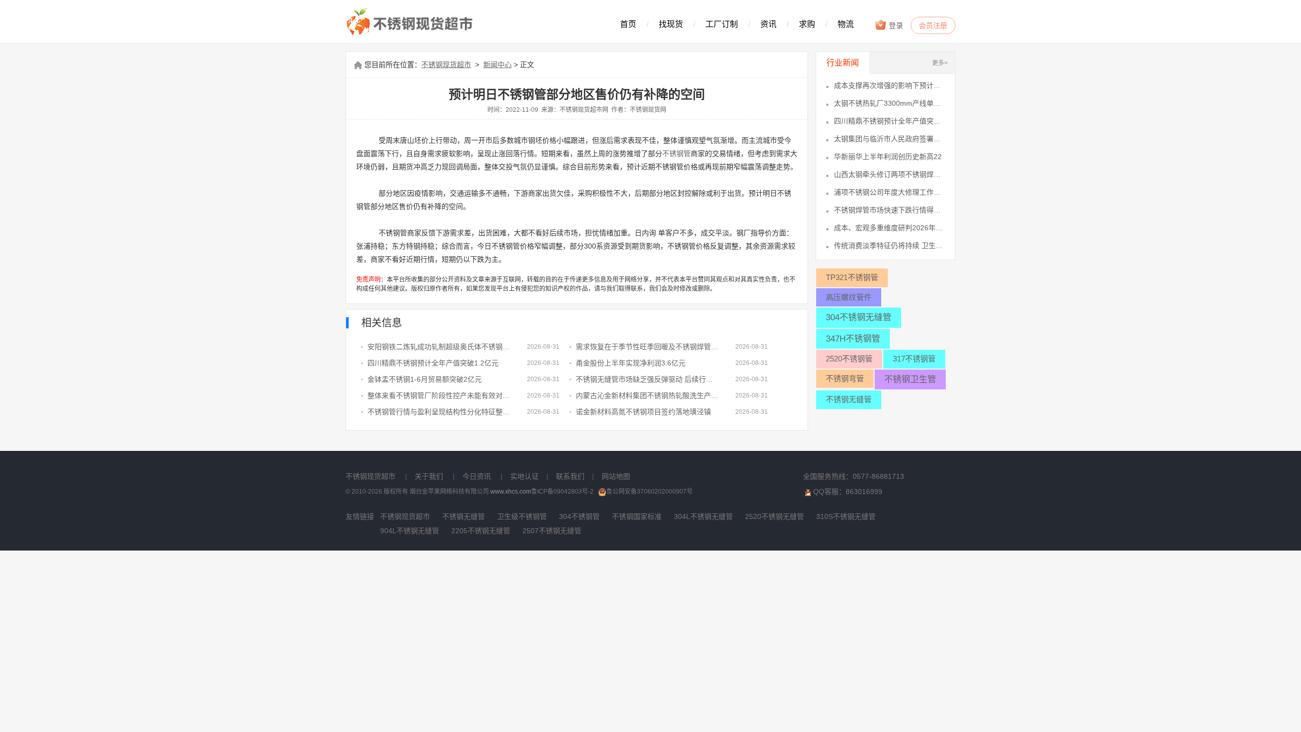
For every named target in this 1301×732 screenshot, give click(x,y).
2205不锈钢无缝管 (480, 531)
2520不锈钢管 (849, 358)
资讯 (768, 24)
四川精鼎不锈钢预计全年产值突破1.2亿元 (433, 363)
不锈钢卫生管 (910, 379)
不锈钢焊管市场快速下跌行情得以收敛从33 (889, 210)
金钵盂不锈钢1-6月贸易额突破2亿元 (424, 379)
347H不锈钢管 (853, 339)
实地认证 (524, 476)
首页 (628, 24)
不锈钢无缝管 (849, 399)
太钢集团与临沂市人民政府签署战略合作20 (889, 139)
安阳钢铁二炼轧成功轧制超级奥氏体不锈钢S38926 (439, 347)
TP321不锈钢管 (852, 277)
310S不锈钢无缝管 (846, 516)
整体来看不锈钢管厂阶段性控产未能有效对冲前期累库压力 (439, 395)
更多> (940, 63)
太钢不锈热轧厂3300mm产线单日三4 (889, 103)
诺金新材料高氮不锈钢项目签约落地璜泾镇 (643, 412)
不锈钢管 (676, 153)
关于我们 (429, 476)
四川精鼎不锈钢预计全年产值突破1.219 (889, 121)
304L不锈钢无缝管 (703, 516)
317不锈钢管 (914, 358)
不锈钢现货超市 (446, 64)
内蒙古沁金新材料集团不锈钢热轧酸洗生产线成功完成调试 (648, 395)
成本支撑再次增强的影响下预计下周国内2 (889, 85)
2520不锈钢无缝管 (774, 516)
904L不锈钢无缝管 (409, 531)
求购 (807, 24)
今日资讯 (476, 476)
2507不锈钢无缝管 (551, 531)
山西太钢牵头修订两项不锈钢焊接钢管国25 (889, 174)
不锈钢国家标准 (637, 516)
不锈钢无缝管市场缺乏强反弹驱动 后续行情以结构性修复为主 (648, 379)
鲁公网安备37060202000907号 (649, 491)
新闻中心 (497, 64)
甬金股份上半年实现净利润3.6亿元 (631, 363)
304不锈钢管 (579, 516)
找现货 (671, 24)
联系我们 (570, 476)
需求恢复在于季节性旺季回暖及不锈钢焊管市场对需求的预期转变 (648, 347)
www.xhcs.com (510, 491)
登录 (895, 25)
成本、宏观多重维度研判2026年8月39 (889, 228)
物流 (846, 24)
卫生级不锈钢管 (522, 516)
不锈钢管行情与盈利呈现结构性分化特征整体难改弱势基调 (439, 412)
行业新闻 (842, 62)
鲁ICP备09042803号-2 (562, 491)
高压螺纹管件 (849, 297)
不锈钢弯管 (845, 378)
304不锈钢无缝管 (858, 317)
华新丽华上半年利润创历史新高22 (888, 156)
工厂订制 (721, 24)
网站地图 (616, 476)
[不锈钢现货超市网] (412, 22)
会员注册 (933, 25)
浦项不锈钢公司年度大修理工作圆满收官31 (889, 192)
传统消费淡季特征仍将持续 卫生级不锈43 (889, 245)
